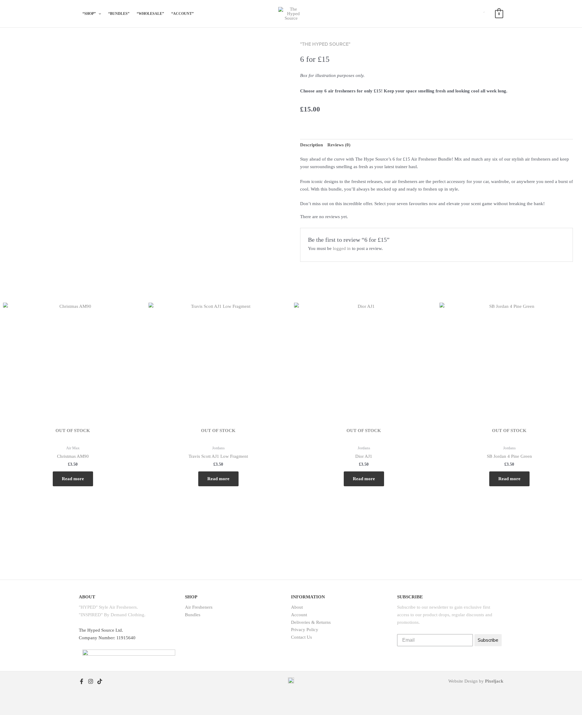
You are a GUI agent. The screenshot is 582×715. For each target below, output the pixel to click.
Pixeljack (494, 681)
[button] (92, 13)
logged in (342, 248)
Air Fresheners (198, 607)
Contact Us (301, 637)
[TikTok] (99, 681)
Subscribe (488, 640)
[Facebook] (81, 681)
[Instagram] (90, 681)
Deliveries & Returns (311, 622)
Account (299, 614)
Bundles (192, 614)
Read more (73, 478)
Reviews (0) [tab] (338, 144)
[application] (98, 13)
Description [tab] (311, 144)
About (297, 607)
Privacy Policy (304, 629)
